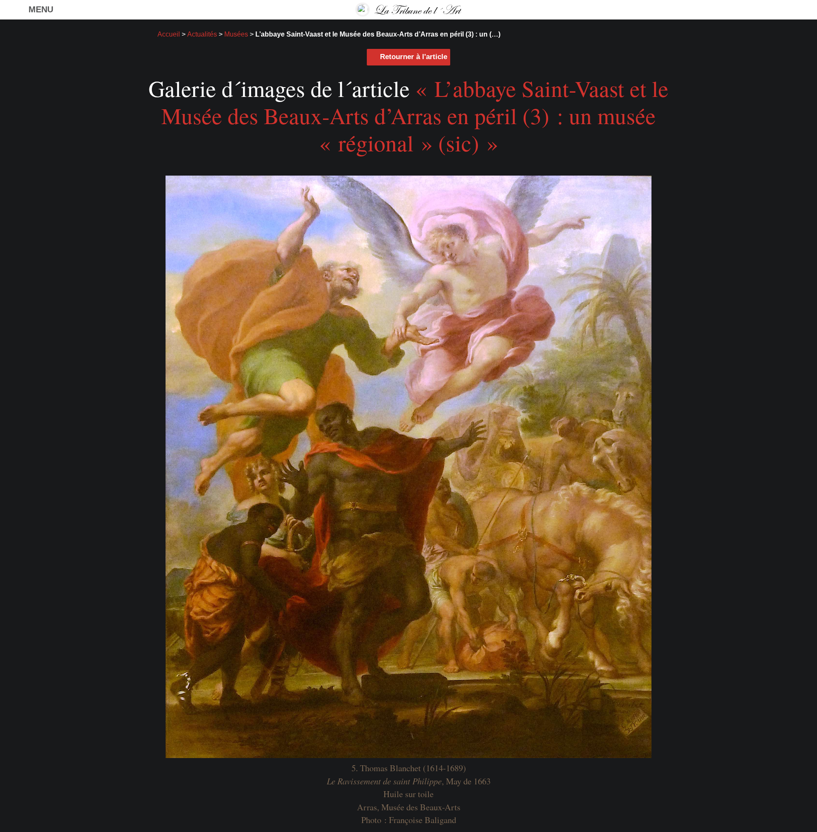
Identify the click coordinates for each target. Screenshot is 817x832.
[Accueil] (408, 9)
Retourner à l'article (413, 57)
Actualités (202, 34)
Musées (236, 34)
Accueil (168, 34)
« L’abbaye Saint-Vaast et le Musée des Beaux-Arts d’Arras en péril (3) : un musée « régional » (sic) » (414, 115)
